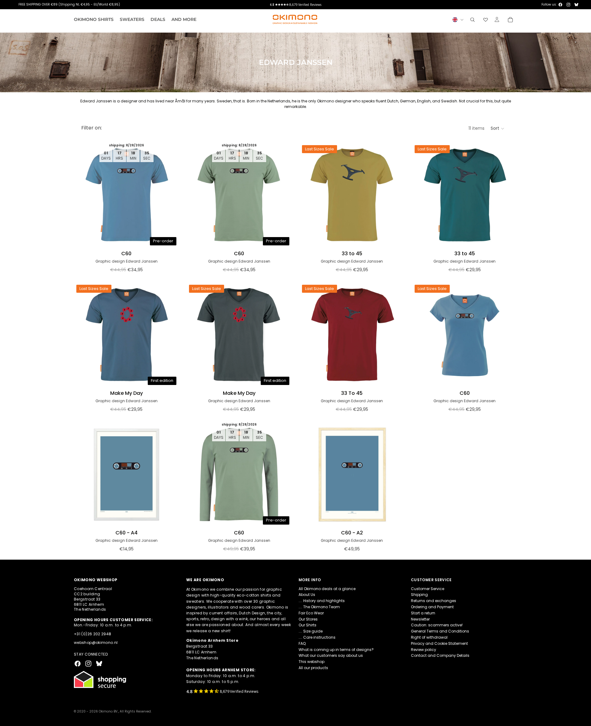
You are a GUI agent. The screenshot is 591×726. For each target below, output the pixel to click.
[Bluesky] (576, 4)
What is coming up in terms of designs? (336, 649)
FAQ (302, 643)
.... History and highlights (322, 600)
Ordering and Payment (432, 606)
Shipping (419, 594)
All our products (313, 667)
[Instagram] (568, 4)
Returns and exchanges (433, 600)
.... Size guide (311, 631)
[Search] (472, 19)
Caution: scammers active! (437, 625)
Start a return (423, 612)
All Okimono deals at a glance (327, 588)
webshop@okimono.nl (96, 642)
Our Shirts (307, 625)
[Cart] (510, 19)
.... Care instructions (317, 637)
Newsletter (420, 618)
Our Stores (308, 618)
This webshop (311, 661)
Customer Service (427, 588)
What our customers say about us (331, 655)
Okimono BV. (108, 711)
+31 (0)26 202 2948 (92, 633)
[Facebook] (560, 4)
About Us (307, 594)
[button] (498, 128)
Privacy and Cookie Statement (439, 643)
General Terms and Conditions (440, 631)
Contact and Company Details (440, 655)
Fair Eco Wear (311, 612)
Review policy (423, 649)
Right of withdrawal (429, 637)
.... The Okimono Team (319, 606)
